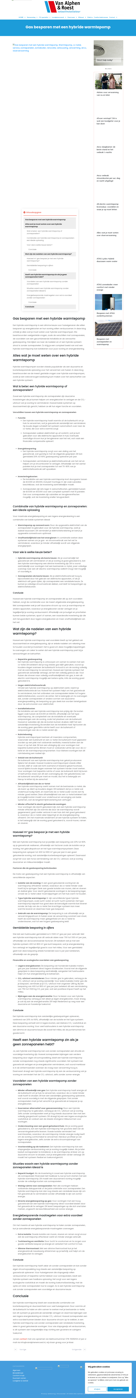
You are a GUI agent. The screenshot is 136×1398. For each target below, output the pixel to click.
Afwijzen (97, 1389)
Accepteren (118, 1389)
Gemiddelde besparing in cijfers (40, 265)
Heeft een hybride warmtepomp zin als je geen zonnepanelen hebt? (46, 275)
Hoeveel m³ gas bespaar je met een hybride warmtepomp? (45, 259)
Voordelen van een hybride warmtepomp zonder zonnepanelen (47, 282)
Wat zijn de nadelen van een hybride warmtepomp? (48, 254)
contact (23, 1339)
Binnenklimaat (18, 1373)
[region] (108, 1378)
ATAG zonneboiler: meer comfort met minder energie (108, 279)
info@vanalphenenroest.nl (33, 1342)
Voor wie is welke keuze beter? (39, 245)
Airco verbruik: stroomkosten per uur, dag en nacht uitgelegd (108, 170)
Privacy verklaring (48, 1394)
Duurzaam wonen (19, 1378)
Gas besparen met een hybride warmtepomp (68, 27)
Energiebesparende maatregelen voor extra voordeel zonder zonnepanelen (49, 296)
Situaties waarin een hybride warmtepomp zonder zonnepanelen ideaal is (48, 289)
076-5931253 (72, 1339)
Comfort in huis (18, 1375)
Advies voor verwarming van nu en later (108, 85)
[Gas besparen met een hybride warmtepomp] (50, 124)
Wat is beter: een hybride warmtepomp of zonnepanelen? (44, 232)
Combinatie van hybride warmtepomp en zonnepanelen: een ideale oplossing (50, 239)
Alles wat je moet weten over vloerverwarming (108, 226)
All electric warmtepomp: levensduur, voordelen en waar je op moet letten (108, 198)
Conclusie (32, 249)
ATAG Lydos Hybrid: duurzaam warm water (108, 252)
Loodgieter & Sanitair (20, 1381)
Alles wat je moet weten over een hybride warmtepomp (43, 225)
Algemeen (16, 1370)
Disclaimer (61, 1394)
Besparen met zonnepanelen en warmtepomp (108, 333)
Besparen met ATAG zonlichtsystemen (108, 306)
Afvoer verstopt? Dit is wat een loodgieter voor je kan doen (108, 113)
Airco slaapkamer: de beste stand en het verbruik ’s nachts (108, 141)
